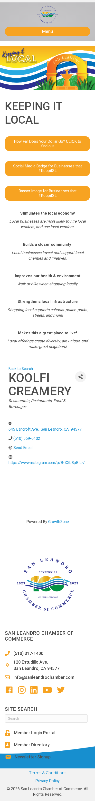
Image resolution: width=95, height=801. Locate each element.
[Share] (80, 376)
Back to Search (21, 369)
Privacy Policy (47, 781)
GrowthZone (58, 521)
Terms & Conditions (47, 773)
